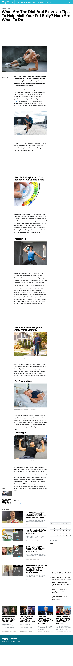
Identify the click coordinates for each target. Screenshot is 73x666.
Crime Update (39, 2)
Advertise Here (47, 2)
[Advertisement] (24, 36)
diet (15, 101)
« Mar (51, 543)
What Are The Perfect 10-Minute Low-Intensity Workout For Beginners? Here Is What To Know (6, 500)
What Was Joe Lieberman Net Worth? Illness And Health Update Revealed (61, 584)
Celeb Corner (24, 2)
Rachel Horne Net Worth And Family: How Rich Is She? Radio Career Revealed (60, 591)
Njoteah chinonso (29, 524)
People (17, 2)
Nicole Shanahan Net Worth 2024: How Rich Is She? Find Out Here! (61, 573)
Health (29, 2)
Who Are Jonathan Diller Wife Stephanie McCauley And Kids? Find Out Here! (60, 597)
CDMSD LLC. (14, 641)
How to (33, 2)
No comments (5, 23)
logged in (21, 503)
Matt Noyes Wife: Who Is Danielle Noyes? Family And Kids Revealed (61, 578)
